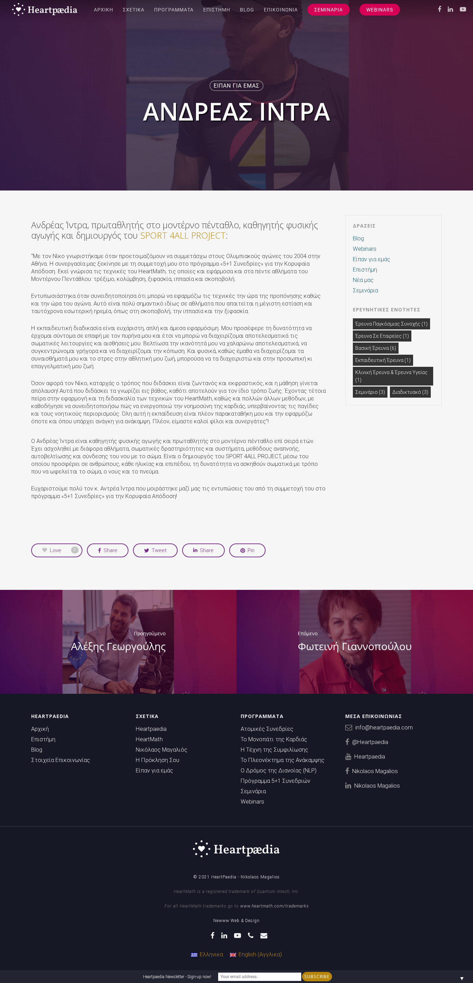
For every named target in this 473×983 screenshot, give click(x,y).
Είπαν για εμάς (236, 85)
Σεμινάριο (370, 392)
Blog (247, 9)
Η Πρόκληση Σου (157, 760)
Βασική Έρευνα (375, 348)
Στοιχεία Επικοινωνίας (60, 760)
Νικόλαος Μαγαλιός (161, 749)
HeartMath (149, 739)
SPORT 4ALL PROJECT (183, 235)
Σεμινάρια (328, 9)
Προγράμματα (174, 9)
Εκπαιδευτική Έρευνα (383, 360)
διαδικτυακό (410, 392)
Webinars (379, 9)
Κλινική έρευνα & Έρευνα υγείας (391, 376)
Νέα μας (363, 280)
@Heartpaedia (370, 742)
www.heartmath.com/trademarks (274, 906)
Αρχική (103, 9)
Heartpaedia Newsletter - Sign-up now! (177, 976)
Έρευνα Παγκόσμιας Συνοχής (391, 324)
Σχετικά (133, 9)
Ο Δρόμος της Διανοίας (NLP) (278, 770)
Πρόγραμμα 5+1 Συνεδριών (275, 781)
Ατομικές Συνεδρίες (267, 729)
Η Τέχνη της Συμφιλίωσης (274, 749)
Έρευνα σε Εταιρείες (382, 336)
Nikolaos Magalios (375, 771)
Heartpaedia (151, 729)
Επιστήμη (216, 9)
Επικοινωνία (281, 9)
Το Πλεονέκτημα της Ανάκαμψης (282, 760)
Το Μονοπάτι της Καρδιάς (274, 739)
